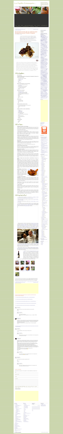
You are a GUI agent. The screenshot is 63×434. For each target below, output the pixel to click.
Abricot (41, 35)
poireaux (21, 91)
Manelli (42, 167)
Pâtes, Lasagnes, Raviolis (44, 200)
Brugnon (42, 42)
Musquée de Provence (44, 74)
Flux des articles (43, 404)
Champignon (46, 47)
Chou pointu (44, 51)
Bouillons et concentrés (44, 212)
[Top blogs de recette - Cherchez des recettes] (44, 125)
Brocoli (46, 41)
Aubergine (45, 38)
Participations (42, 170)
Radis (41, 88)
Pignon (21, 280)
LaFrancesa (18, 338)
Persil (44, 79)
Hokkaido (42, 68)
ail (21, 80)
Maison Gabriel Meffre (33, 227)
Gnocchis (43, 197)
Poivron (44, 82)
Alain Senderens (28, 204)
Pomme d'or (45, 83)
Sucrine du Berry (45, 93)
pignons (21, 85)
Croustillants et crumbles (44, 223)
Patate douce (42, 78)
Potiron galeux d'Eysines (44, 86)
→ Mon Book (21, 25)
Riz (42, 204)
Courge (42, 58)
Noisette (43, 75)
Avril (24, 408)
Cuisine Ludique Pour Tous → (18, 430)
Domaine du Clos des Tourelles (34, 223)
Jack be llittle (42, 69)
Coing (41, 56)
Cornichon (44, 57)
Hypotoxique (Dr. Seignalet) (44, 176)
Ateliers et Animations (17, 425)
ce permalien (35, 280)
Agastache (44, 35)
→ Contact (35, 25)
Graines (43, 213)
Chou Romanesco (43, 52)
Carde (44, 43)
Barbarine (42, 39)
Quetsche (46, 87)
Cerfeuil (42, 46)
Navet (45, 74)
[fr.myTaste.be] (44, 123)
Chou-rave (42, 49)
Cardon (46, 43)
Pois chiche (42, 82)
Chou (43, 48)
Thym (26, 280)
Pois (46, 81)
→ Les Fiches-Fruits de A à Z (18, 26)
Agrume (26, 279)
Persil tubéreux (16, 418)
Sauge (42, 92)
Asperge (43, 38)
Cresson (45, 60)
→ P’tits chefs (38, 25)
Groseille (42, 67)
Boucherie (44, 208)
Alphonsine (18, 318)
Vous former (43, 163)
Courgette (42, 60)
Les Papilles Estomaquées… (25, 3)
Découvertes (42, 156)
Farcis (43, 194)
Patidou (46, 78)
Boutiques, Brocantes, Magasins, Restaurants (33, 278)
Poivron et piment (26, 407)
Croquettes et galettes (44, 193)
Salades (43, 191)
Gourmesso (43, 166)
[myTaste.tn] (44, 124)
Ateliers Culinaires (17, 423)
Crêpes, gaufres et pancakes (44, 222)
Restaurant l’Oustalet (27, 205)
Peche (42, 79)
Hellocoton (42, 243)
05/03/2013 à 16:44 (21, 352)
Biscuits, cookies (43, 217)
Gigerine (44, 65)
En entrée (43, 189)
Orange (19, 280)
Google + (42, 242)
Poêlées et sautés (44, 202)
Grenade (16, 420)
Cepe (41, 46)
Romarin (46, 89)
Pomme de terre (44, 83)
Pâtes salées (43, 215)
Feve (43, 64)
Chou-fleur (17, 410)
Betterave (30, 279)
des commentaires (43, 405)
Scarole (43, 92)
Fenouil (42, 63)
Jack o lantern (44, 69)
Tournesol (47, 96)
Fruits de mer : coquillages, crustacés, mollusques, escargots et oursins (45, 196)
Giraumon (44, 66)
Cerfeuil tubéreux (35, 279)
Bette (28, 279)
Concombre (43, 56)
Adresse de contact (17, 374)
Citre (44, 54)
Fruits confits (43, 227)
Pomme (42, 83)
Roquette (45, 90)
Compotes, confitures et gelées (45, 220)
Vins (42, 162)
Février (25, 409)
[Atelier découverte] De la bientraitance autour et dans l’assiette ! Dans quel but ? (44, 146)
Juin (24, 410)
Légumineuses (43, 199)
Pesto (42, 216)
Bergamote (46, 39)
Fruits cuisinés (43, 225)
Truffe (45, 97)
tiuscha (18, 328)
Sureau (44, 94)
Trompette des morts (43, 97)
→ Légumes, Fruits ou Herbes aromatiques (28, 25)
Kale (46, 69)
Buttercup (44, 42)
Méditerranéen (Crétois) (44, 177)
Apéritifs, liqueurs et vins (44, 183)
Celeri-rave (45, 45)
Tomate (44, 95)
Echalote (16, 280)
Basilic (44, 39)
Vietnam (42, 235)
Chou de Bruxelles (43, 50)
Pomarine (47, 82)
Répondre (18, 331)
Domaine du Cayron (24, 225)
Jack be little (46, 68)
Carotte (33, 279)
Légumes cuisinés (44, 198)
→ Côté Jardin (36, 26)
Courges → (16, 412)
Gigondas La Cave (28, 226)
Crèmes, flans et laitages (44, 221)
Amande (43, 37)
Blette (31, 279)
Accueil (16, 25)
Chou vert (43, 53)
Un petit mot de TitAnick (43, 237)
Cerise (43, 47)
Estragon (44, 62)
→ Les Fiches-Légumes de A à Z (43, 25)
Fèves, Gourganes (26, 406)
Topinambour (44, 96)
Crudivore (43, 175)
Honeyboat (44, 68)
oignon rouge (21, 79)
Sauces (43, 187)
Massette (47, 72)
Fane (46, 62)
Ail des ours (43, 36)
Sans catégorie (42, 181)
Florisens (43, 165)
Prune (42, 87)
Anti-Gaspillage (43, 236)
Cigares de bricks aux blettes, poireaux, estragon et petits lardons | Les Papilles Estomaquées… (25, 305)
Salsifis (42, 91)
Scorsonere (45, 92)
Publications (16, 427)
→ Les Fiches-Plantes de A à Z (25, 26)
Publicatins (43, 173)
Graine (43, 67)
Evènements (43, 172)
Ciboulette (44, 54)
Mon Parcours (16, 428)
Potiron (43, 85)
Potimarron (42, 84)
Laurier (45, 70)
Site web (16, 376)
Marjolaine (44, 72)
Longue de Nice (43, 71)
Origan (42, 77)
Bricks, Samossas (44, 192)
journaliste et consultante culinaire (21, 204)
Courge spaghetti (45, 59)
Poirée (24, 280)
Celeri (43, 44)
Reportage (43, 174)
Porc (43, 210)
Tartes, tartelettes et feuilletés (44, 229)
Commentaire (16, 378)
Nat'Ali (42, 168)
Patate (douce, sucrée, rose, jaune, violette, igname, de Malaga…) (18, 417)
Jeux (42, 160)
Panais (46, 77)
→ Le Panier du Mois (31, 26)
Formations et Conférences (17, 426)
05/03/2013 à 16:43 (21, 333)
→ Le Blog (18, 25)
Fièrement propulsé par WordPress (44, 432)
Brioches (42, 218)
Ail (44, 36)
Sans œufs (43, 179)
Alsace (42, 231)
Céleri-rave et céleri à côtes (27, 405)
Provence (43, 233)
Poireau (23, 280)
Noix (45, 75)
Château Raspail (19, 227)
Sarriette (44, 91)
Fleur (46, 64)
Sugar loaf (42, 94)
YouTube (42, 244)
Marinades (43, 214)
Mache (45, 71)
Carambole (43, 43)
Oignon (18, 280)
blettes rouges (21, 92)
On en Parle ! (16, 424)
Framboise (43, 64)
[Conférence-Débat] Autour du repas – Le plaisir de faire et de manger (44, 141)
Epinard (42, 62)
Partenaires (42, 164)
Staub (42, 169)
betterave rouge (20, 111)
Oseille (44, 77)
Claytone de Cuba (43, 55)
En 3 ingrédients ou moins (44, 188)
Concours (43, 171)
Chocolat (43, 219)
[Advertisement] (31, 19)
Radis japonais (44, 88)
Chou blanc (45, 49)
